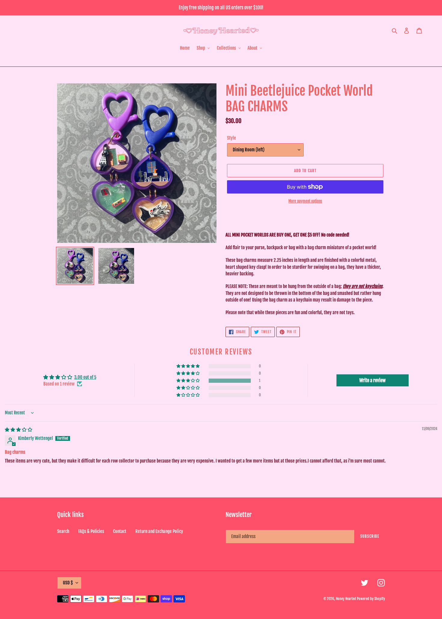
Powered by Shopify (371, 598)
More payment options (305, 201)
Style (231, 138)
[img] (18, 429)
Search (63, 531)
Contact (119, 531)
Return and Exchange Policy (159, 531)
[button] (188, 381)
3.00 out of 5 (85, 377)
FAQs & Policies (91, 531)
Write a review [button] (372, 380)
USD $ (68, 583)
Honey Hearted (346, 598)
